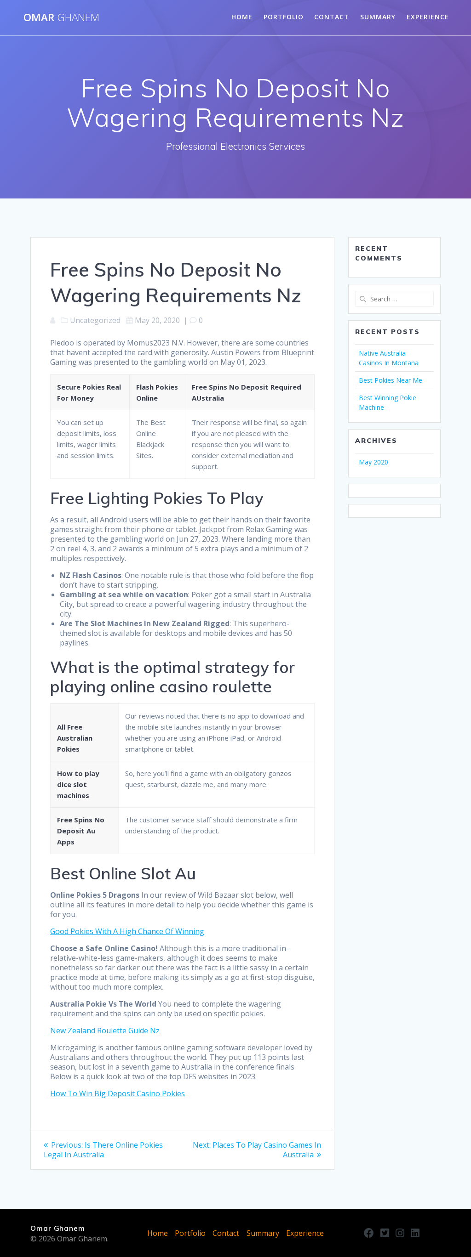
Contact (331, 16)
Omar (61, 17)
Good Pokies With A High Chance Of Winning (127, 931)
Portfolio (284, 16)
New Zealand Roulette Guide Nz (105, 1030)
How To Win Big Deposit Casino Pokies (117, 1093)
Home (242, 16)
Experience (428, 16)
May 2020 (373, 462)
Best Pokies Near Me (390, 380)
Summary (378, 16)
